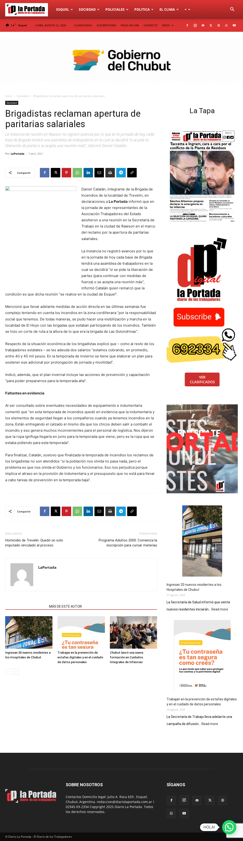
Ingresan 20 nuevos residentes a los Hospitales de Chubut (194, 587)
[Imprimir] (110, 172)
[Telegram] (121, 172)
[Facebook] (187, 25)
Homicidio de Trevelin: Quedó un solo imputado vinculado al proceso (34, 542)
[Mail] (202, 25)
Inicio (8, 96)
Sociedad (87, 9)
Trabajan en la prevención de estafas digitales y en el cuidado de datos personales (80, 657)
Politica (142, 9)
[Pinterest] (66, 172)
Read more (219, 609)
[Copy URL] (132, 172)
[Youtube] (234, 25)
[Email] (99, 172)
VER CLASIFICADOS (202, 379)
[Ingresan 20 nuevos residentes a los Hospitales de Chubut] (28, 632)
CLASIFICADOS (83, 25)
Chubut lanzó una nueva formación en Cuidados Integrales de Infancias (126, 657)
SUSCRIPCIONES (106, 25)
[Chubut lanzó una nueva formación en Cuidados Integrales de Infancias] (133, 632)
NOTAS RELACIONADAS (25, 606)
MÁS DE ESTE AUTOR (65, 606)
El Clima (167, 9)
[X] (210, 25)
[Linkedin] (88, 172)
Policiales (115, 9)
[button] (232, 10)
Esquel (62, 9)
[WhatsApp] (226, 25)
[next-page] (16, 672)
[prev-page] (8, 672)
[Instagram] (195, 25)
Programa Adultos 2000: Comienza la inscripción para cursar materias (128, 542)
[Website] (218, 25)
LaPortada (17, 153)
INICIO (166, 25)
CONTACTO (151, 25)
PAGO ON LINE (130, 25)
